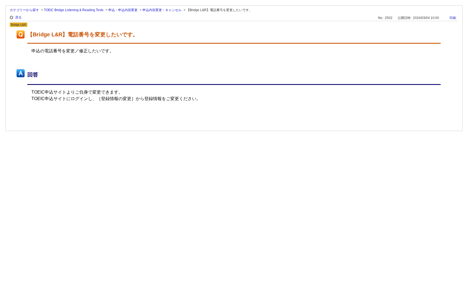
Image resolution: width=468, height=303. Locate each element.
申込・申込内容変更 (123, 10)
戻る (18, 17)
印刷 (453, 18)
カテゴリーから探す (24, 10)
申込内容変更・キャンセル (161, 10)
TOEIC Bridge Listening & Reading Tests (73, 10)
